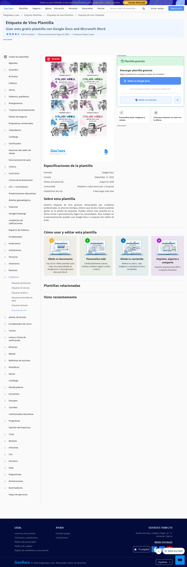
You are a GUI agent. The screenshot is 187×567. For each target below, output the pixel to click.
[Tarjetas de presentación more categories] (5, 110)
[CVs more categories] (5, 454)
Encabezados (15, 236)
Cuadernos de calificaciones (16, 222)
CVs (10, 454)
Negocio (36, 8)
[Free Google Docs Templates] (9, 8)
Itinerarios (14, 263)
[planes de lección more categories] (5, 317)
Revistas (13, 270)
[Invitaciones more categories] (5, 250)
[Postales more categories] (5, 401)
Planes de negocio (18, 116)
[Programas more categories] (5, 421)
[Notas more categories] (5, 374)
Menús (12, 353)
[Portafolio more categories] (5, 394)
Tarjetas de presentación (22, 110)
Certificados (15, 143)
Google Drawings (17, 213)
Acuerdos (13, 69)
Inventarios (14, 243)
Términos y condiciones (26, 537)
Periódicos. (14, 367)
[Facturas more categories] (5, 257)
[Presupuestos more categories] (5, 103)
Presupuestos (15, 103)
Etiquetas (14, 277)
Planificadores (16, 387)
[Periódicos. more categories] (5, 367)
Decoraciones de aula (20, 160)
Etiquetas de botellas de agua (22, 299)
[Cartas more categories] (5, 331)
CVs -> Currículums (18, 186)
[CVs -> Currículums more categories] (5, 187)
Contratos (14, 173)
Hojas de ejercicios (18, 494)
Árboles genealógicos (19, 200)
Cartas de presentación (21, 180)
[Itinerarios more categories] (5, 264)
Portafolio (14, 394)
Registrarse (176, 8)
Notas (12, 373)
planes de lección (17, 317)
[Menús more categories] (5, 354)
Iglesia (48, 8)
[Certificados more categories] (5, 144)
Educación (59, 8)
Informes (13, 447)
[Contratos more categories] (5, 174)
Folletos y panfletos (19, 96)
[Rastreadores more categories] (5, 488)
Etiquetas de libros (20, 292)
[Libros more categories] (5, 90)
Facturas (13, 256)
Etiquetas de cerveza (21, 287)
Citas (11, 434)
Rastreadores (15, 487)
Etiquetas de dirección (21, 283)
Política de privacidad (25, 541)
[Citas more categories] (5, 434)
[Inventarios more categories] (5, 244)
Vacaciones (87, 8)
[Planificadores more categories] (5, 387)
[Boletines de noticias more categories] (5, 361)
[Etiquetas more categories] (5, 277)
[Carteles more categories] (5, 408)
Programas (14, 420)
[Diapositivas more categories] (5, 475)
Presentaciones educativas (22, 193)
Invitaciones (15, 250)
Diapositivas (15, 474)
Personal (73, 8)
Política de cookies (23, 546)
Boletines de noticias (19, 360)
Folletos (13, 83)
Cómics (12, 166)
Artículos (13, 76)
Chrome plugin (63, 533)
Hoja (11, 467)
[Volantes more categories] (5, 207)
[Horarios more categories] (5, 461)
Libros (12, 89)
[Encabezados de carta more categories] (5, 324)
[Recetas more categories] (5, 441)
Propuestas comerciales (21, 123)
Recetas (13, 440)
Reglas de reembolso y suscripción (32, 550)
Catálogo (13, 136)
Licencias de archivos (25, 533)
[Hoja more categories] (5, 468)
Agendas (13, 63)
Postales (13, 400)
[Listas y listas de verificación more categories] (5, 337)
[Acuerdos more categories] (5, 70)
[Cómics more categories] (5, 167)
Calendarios (15, 130)
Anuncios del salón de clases (20, 152)
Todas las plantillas (19, 56)
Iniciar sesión (157, 8)
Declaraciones (16, 481)
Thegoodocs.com (11, 15)
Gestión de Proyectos (19, 427)
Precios (100, 8)
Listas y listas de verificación (17, 339)
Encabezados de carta (20, 323)
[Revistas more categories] (5, 270)
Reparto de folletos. (19, 230)
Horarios (13, 461)
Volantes (13, 206)
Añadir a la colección (147, 100)
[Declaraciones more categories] (5, 481)
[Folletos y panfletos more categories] (5, 97)
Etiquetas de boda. (20, 305)
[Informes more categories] (5, 448)
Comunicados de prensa (21, 414)
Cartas (12, 330)
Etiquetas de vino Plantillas (60, 15)
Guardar (55, 58)
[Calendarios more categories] (5, 130)
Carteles (13, 407)
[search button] (143, 8)
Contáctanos (62, 537)
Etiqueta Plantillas (33, 15)
